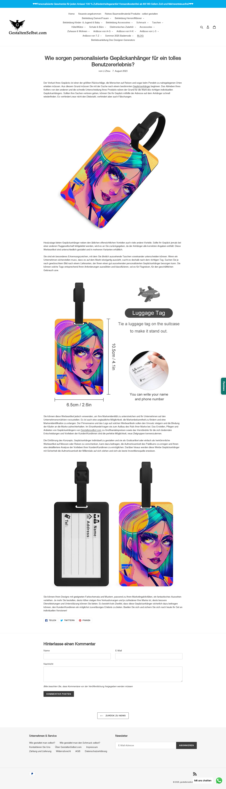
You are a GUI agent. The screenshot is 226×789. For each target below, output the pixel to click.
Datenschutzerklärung (96, 751)
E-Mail (118, 650)
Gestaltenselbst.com (91, 430)
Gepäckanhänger (141, 86)
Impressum (92, 747)
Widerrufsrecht (63, 751)
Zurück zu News (115, 715)
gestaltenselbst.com (188, 782)
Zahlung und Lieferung (40, 751)
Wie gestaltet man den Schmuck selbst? (80, 742)
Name (47, 650)
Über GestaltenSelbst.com (68, 747)
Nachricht (48, 664)
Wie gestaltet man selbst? (42, 742)
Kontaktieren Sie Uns (39, 747)
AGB (77, 751)
